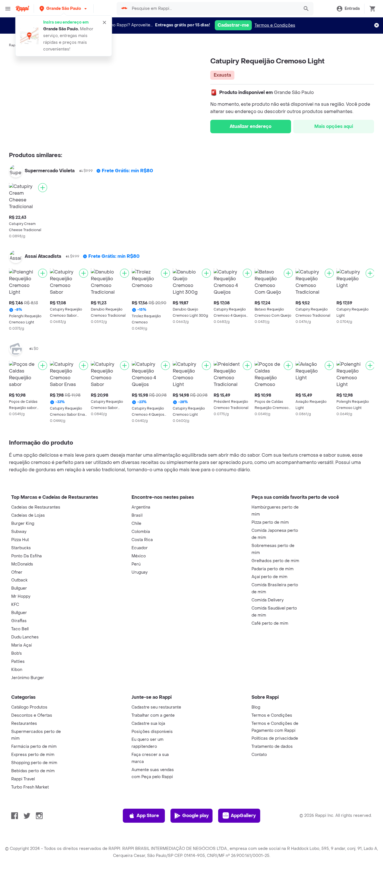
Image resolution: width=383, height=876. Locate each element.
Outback (19, 580)
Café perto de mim (270, 623)
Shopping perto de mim (34, 762)
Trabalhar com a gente (153, 715)
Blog (256, 707)
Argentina (140, 507)
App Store (148, 815)
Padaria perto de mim (273, 569)
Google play (195, 815)
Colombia (140, 531)
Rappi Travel (23, 779)
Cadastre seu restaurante (156, 707)
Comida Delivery (267, 600)
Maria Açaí (21, 645)
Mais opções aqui (333, 126)
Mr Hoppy (20, 596)
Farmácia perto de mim (34, 746)
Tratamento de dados (272, 746)
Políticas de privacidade (275, 738)
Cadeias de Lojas (28, 515)
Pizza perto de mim (270, 522)
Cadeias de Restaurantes (35, 507)
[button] (63, 8)
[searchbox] (213, 8)
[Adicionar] (42, 187)
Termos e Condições (275, 25)
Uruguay (139, 572)
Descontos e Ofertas (31, 715)
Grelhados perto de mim (275, 561)
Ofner (16, 572)
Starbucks (21, 548)
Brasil (136, 515)
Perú (135, 564)
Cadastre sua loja (148, 723)
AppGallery (243, 815)
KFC (15, 604)
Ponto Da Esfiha (26, 556)
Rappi (14, 45)
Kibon (16, 669)
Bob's (16, 653)
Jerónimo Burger (27, 677)
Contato (259, 754)
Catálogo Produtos (29, 707)
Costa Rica (142, 539)
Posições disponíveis (152, 731)
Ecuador (139, 548)
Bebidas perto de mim (33, 771)
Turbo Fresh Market (30, 787)
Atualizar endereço (250, 126)
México (138, 556)
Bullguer (19, 588)
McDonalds (22, 564)
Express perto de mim (32, 754)
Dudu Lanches (25, 637)
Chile (136, 523)
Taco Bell (20, 629)
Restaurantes (24, 723)
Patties (18, 661)
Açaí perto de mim (269, 577)
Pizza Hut (20, 539)
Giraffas (19, 621)
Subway (18, 531)
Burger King (22, 523)
